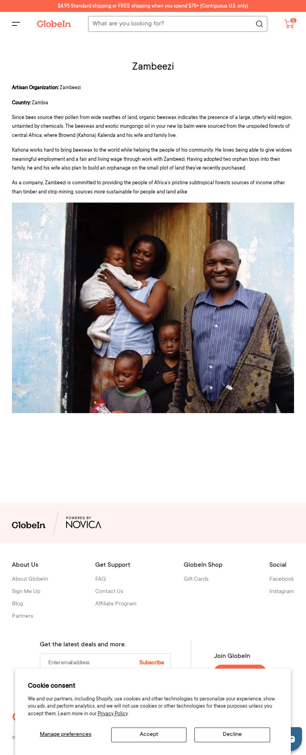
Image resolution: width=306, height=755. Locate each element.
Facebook (281, 579)
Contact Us (109, 592)
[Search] (259, 24)
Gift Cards (196, 579)
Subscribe (151, 663)
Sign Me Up (26, 592)
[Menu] (16, 24)
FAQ (100, 579)
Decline (232, 735)
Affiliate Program (116, 604)
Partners (22, 616)
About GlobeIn (30, 579)
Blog (17, 604)
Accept (149, 735)
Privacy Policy (113, 714)
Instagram (281, 592)
